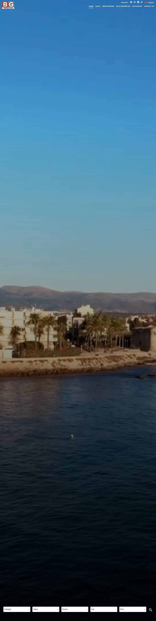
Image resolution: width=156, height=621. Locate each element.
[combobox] (16, 609)
